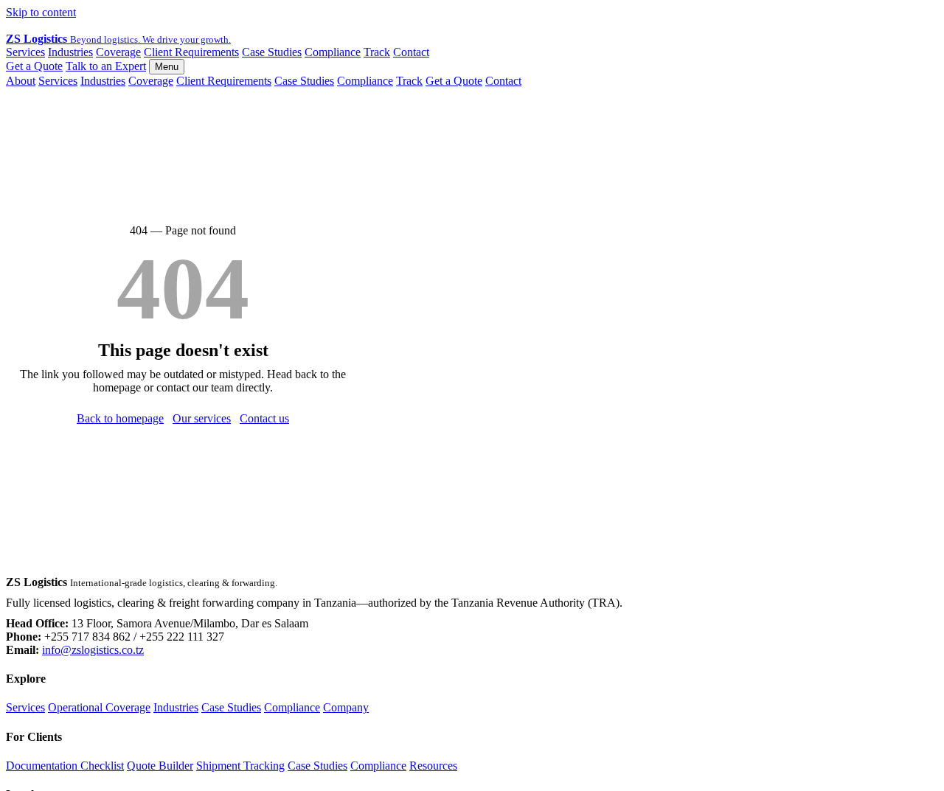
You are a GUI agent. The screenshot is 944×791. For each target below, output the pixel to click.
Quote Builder (160, 765)
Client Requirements (191, 52)
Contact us (264, 418)
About (20, 80)
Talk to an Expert (106, 66)
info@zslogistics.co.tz (93, 650)
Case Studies (272, 52)
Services (25, 52)
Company (346, 707)
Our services (202, 418)
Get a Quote (34, 66)
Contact (411, 52)
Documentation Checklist (65, 765)
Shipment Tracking (240, 765)
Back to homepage (120, 418)
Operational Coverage (99, 707)
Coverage (118, 52)
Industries (70, 52)
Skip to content (41, 12)
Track (377, 52)
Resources (433, 765)
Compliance (333, 52)
